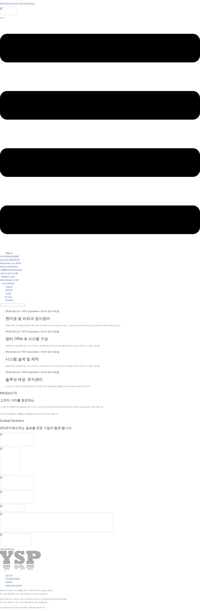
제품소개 (9, 253)
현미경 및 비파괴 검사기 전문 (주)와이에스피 (17, 3)
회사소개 (9, 290)
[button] (100, 132)
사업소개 (9, 286)
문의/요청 (9, 300)
